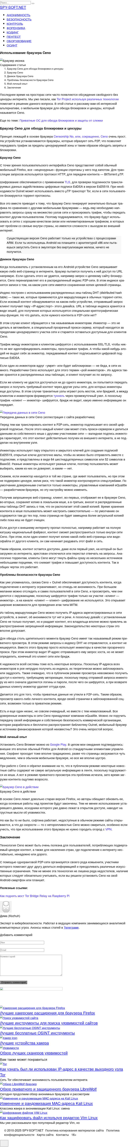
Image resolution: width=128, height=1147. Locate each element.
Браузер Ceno (15, 72)
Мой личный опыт (17, 83)
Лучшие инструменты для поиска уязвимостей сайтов (49, 1023)
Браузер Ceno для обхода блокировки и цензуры (35, 68)
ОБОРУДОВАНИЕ (19, 41)
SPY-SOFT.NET (13, 7)
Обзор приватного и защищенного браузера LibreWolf (48, 1089)
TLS (67, 182)
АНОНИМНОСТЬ (18, 15)
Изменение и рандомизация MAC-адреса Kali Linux (46, 1103)
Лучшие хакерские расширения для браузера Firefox (47, 1013)
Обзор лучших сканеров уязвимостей (34, 1053)
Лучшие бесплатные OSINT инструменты (37, 1033)
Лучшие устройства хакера (24, 1043)
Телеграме (71, 927)
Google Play (58, 744)
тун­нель (59, 395)
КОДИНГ (13, 32)
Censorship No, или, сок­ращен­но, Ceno (81, 136)
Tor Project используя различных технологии (88, 99)
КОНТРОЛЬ (15, 23)
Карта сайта (45, 1134)
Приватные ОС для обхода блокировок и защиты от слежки (61, 120)
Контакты (62, 1134)
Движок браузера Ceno (20, 76)
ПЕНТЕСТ (14, 36)
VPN (108, 829)
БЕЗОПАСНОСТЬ (19, 19)
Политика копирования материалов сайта (74, 1130)
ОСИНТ (12, 45)
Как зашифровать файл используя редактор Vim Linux (49, 1117)
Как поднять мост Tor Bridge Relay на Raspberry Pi (35, 896)
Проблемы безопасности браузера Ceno (30, 80)
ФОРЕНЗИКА (16, 28)
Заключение (14, 87)
